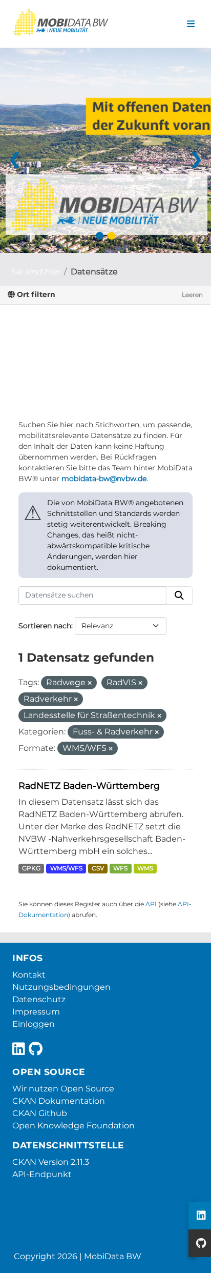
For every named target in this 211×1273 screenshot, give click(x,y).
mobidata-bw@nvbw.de (103, 478)
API (151, 904)
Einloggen (33, 1024)
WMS (145, 868)
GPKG (31, 868)
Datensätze (94, 271)
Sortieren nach (44, 625)
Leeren (192, 295)
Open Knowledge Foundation (73, 1125)
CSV (98, 868)
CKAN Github (39, 1113)
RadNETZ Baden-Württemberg (89, 785)
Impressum (36, 1012)
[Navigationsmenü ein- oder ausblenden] (191, 24)
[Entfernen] (90, 683)
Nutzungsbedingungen (61, 987)
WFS (120, 868)
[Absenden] (179, 595)
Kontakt (29, 975)
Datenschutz (39, 999)
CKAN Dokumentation (58, 1101)
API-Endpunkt (42, 1174)
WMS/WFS (66, 868)
